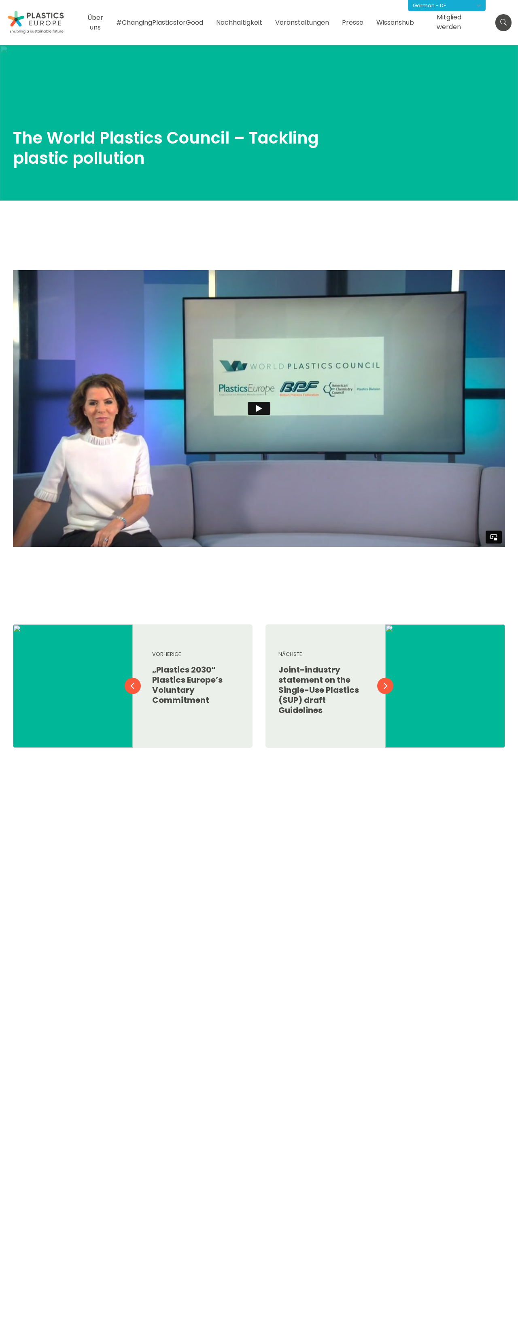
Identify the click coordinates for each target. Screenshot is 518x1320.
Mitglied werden (449, 22)
